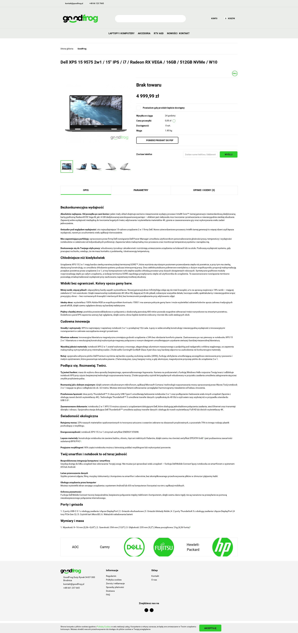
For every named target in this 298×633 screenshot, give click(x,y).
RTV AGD (159, 33)
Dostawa (110, 591)
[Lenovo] (222, 547)
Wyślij (229, 154)
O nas (154, 579)
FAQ (108, 594)
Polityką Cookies (104, 627)
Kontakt (184, 33)
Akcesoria (144, 33)
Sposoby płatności (115, 587)
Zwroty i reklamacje (115, 583)
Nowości (172, 33)
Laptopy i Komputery (121, 33)
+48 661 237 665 (71, 588)
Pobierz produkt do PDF (159, 140)
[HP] (193, 547)
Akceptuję (210, 628)
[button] (126, 570)
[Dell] (234, 73)
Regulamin (111, 576)
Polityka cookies (114, 579)
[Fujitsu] (134, 547)
